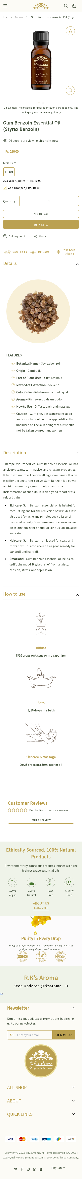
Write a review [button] (41, 820)
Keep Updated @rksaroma (38, 985)
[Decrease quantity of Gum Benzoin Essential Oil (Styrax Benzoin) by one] (24, 201)
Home (5, 17)
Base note (19, 17)
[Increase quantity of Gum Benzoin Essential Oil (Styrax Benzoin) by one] (74, 201)
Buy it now (41, 224)
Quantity (9, 201)
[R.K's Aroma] (41, 6)
